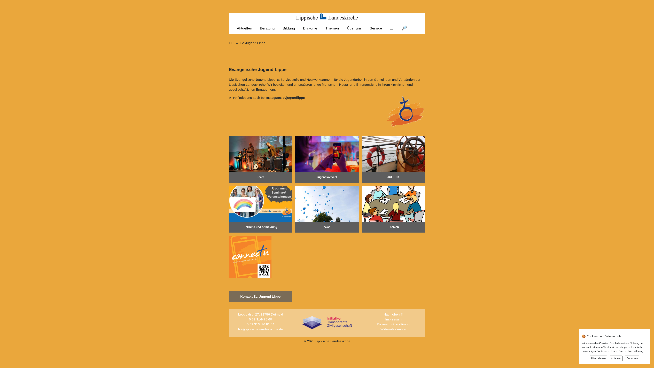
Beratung (267, 28)
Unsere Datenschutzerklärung (626, 351)
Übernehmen (598, 358)
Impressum (393, 319)
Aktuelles (244, 28)
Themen (332, 28)
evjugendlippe (293, 97)
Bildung (289, 28)
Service (376, 28)
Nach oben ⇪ (393, 314)
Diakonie (310, 28)
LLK (232, 43)
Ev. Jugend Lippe (252, 43)
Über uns (354, 28)
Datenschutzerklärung (393, 324)
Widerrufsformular (393, 329)
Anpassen (632, 358)
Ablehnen (616, 358)
